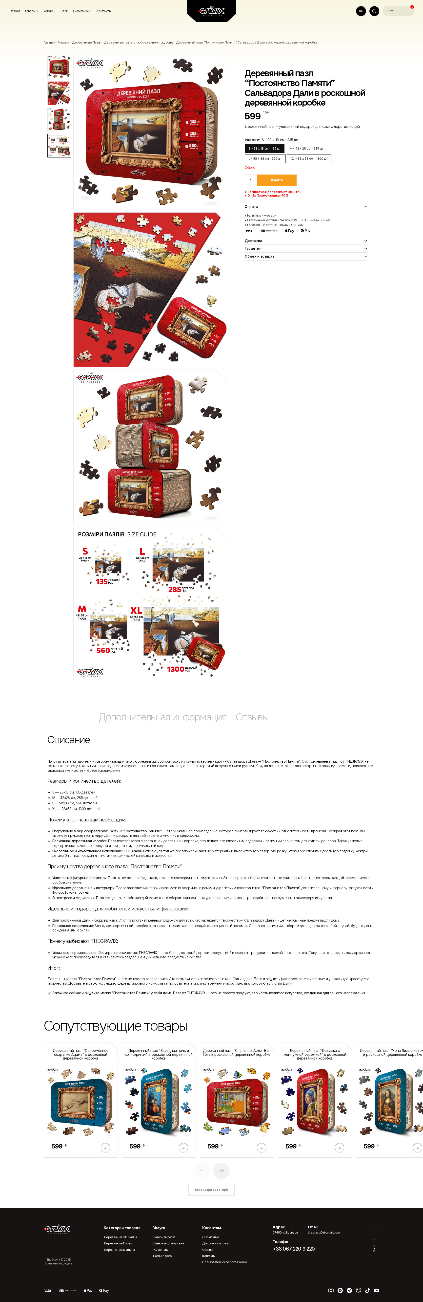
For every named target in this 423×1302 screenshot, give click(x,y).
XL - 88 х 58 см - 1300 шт (309, 158)
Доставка (253, 241)
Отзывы (207, 1250)
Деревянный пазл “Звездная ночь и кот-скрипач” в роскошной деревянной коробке (159, 1054)
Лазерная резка (164, 1237)
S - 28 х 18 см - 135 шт (265, 148)
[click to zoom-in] (151, 132)
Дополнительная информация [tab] (162, 717)
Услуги (159, 1227)
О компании (210, 1237)
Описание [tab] (68, 739)
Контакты (208, 1256)
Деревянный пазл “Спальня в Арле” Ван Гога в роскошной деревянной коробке (236, 1053)
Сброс (250, 167)
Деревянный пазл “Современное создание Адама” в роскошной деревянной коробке (80, 1054)
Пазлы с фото (162, 1256)
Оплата (251, 206)
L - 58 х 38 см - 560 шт (265, 158)
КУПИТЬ (277, 180)
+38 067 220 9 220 (294, 1249)
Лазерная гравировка (168, 1243)
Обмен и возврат (260, 256)
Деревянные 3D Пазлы (120, 1237)
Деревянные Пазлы (86, 42)
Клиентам (211, 1227)
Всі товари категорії (211, 1190)
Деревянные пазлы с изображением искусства (138, 42)
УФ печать (160, 1250)
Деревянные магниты (119, 1250)
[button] (202, 1171)
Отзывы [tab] (252, 717)
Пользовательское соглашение (224, 1262)
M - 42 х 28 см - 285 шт (306, 148)
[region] (211, 719)
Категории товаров (122, 1227)
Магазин (63, 42)
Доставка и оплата (215, 1243)
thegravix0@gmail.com (324, 1232)
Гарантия (253, 248)
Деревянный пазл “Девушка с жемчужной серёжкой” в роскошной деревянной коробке (314, 1054)
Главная (49, 42)
